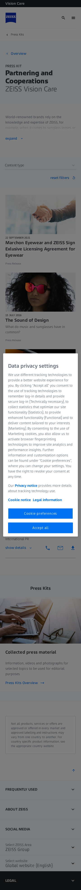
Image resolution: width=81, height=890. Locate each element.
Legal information (47, 499)
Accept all (40, 528)
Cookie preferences (40, 513)
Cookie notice (19, 499)
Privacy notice (26, 485)
